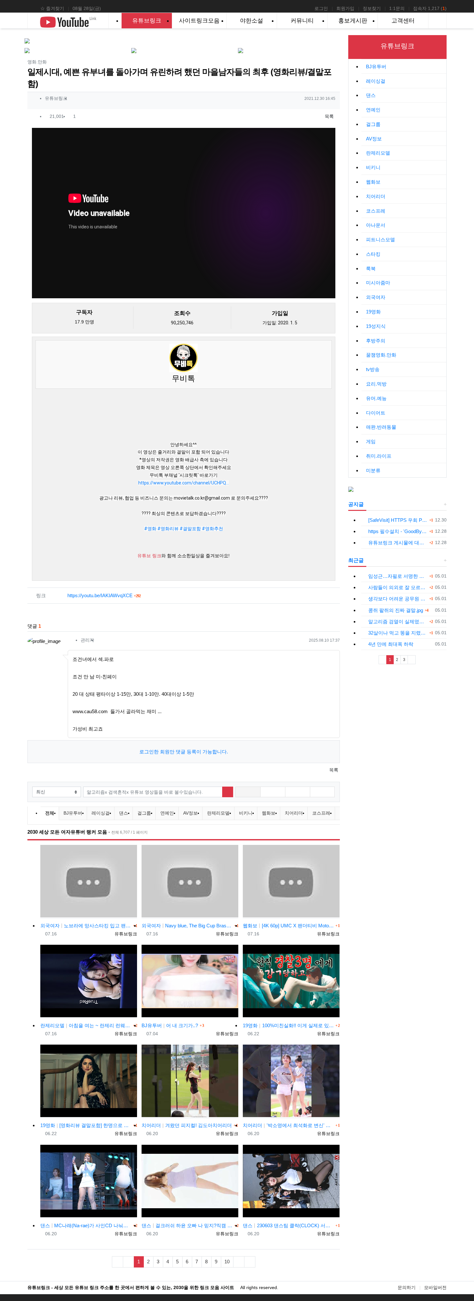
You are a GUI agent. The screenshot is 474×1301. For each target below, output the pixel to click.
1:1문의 (397, 8)
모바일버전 (435, 1287)
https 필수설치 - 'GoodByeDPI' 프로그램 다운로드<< (398, 531)
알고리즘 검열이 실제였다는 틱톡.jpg (398, 621)
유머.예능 (376, 398)
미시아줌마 (378, 282)
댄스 (123, 813)
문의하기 (407, 1287)
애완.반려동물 (381, 427)
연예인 (167, 813)
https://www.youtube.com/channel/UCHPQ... (183, 482)
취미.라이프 (378, 456)
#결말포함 (190, 528)
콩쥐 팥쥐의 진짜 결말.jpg (395, 610)
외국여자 (375, 297)
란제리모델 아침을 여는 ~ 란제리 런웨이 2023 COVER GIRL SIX (85, 1025)
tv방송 (373, 369)
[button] (248, 792)
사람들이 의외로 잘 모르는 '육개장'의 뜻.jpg (398, 587)
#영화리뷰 (168, 528)
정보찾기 (372, 8)
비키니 (245, 813)
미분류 (373, 470)
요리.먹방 (376, 384)
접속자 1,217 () (430, 8)
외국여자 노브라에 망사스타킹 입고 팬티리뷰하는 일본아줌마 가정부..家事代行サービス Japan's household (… (85, 925)
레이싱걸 (101, 813)
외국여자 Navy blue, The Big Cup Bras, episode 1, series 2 (187, 925)
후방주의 (375, 340)
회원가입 (345, 8)
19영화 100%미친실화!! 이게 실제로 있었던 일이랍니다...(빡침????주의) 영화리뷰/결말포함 (288, 1025)
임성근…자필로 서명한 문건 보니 (398, 576)
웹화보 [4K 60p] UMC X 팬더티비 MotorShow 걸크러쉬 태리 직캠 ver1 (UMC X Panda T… (288, 925)
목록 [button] (328, 116)
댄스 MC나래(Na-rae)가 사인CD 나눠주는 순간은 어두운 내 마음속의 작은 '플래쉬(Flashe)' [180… (85, 1225)
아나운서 (375, 225)
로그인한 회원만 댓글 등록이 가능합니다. (183, 751)
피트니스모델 (380, 239)
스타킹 (373, 254)
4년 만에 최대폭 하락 (390, 644)
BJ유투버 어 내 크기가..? (170, 1025)
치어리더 (294, 813)
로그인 (321, 8)
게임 (371, 441)
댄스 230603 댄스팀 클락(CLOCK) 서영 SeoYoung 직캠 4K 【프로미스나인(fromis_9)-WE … (288, 1225)
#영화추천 (212, 528)
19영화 (373, 311)
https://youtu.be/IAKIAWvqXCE (104, 595)
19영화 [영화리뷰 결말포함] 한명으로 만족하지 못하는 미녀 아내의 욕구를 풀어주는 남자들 (85, 1125)
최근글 (356, 560)
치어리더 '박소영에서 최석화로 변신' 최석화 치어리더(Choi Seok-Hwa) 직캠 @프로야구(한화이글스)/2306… (288, 1125)
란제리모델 (218, 813)
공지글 (356, 504)
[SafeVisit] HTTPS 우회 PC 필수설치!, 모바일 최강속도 (398, 520)
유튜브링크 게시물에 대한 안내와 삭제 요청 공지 (398, 542)
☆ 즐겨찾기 (52, 8)
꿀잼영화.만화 (381, 355)
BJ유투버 (73, 813)
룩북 (371, 268)
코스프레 (321, 813)
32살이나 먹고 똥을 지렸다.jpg (398, 633)
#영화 (150, 528)
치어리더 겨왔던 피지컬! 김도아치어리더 (187, 1125)
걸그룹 (144, 813)
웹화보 (268, 813)
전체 (49, 813)
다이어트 (375, 413)
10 (227, 1261)
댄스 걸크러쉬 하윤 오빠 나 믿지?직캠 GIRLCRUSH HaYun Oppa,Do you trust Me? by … (187, 1225)
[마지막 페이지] (249, 1262)
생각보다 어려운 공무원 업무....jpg (398, 598)
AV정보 (190, 813)
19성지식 (376, 326)
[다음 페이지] (238, 1262)
